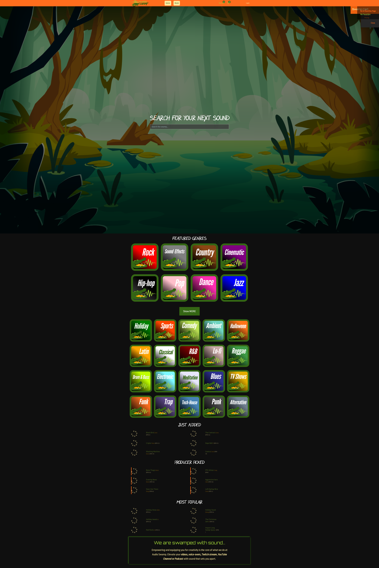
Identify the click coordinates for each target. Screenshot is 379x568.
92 (159, 530)
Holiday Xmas (151, 510)
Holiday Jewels (151, 519)
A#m (158, 510)
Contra (207, 451)
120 (153, 482)
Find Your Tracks (188, 3)
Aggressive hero (211, 480)
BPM (147, 435)
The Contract (210, 433)
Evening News (151, 480)
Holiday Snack (210, 510)
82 (153, 491)
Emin (147, 454)
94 (150, 512)
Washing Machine (153, 451)
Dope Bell (208, 443)
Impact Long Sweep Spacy (210, 529)
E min (212, 452)
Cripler (148, 443)
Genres (168, 3)
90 (213, 522)
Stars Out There (152, 489)
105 (212, 482)
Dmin (157, 470)
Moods (177, 3)
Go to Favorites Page (368, 11)
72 (212, 491)
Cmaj (215, 470)
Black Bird (150, 433)
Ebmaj (207, 512)
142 (209, 435)
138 (150, 522)
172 (158, 443)
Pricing (199, 3)
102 (150, 472)
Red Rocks (150, 530)
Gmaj (147, 491)
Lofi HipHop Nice (211, 489)
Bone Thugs (150, 470)
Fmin (153, 443)
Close (373, 23)
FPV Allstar (209, 470)
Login (248, 3)
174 (153, 454)
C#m (206, 482)
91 (149, 435)
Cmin (155, 433)
